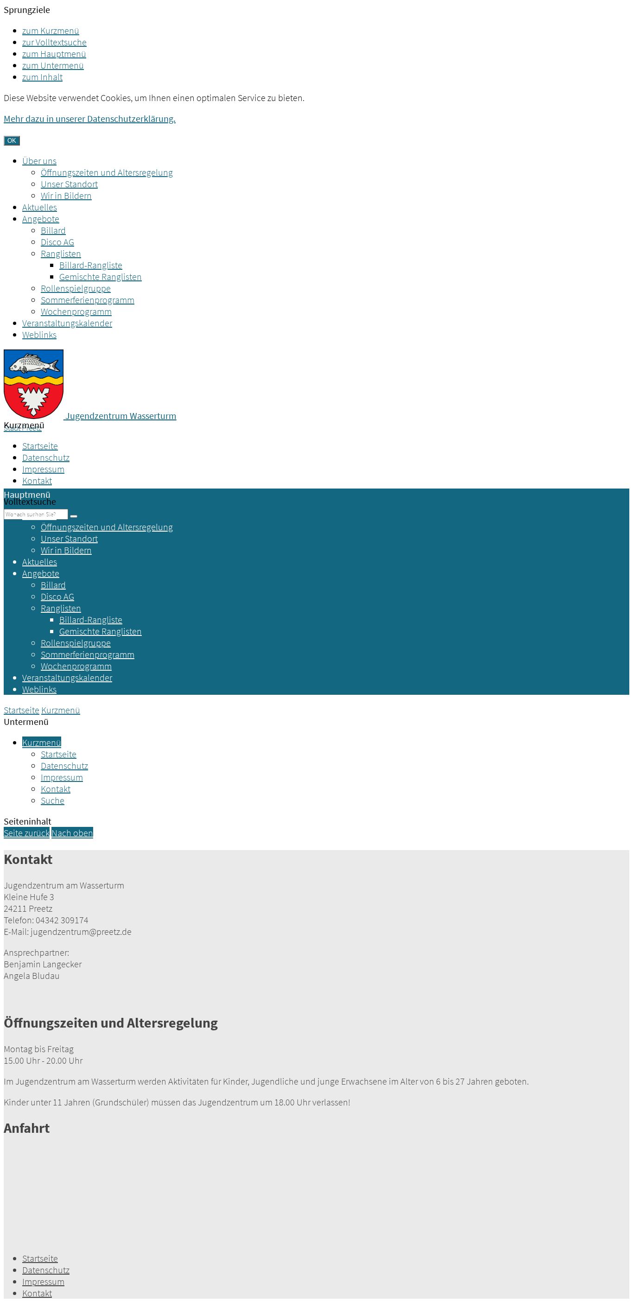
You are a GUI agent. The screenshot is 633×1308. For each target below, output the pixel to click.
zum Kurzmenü (50, 30)
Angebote (40, 218)
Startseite (40, 445)
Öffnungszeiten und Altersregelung (107, 172)
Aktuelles (39, 207)
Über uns (39, 160)
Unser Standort (69, 184)
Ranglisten (61, 253)
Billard (53, 230)
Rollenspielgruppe (76, 288)
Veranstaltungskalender (67, 323)
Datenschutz (46, 457)
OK (11, 140)
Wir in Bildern (66, 195)
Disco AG (57, 242)
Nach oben (72, 832)
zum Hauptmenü (54, 53)
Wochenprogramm (76, 311)
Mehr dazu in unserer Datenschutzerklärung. (90, 118)
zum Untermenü (53, 65)
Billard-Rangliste (90, 265)
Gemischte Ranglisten (100, 276)
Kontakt (37, 480)
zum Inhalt (42, 77)
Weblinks (39, 334)
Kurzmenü (60, 710)
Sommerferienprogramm (87, 299)
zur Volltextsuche (54, 42)
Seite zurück (27, 832)
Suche (52, 800)
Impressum (43, 469)
